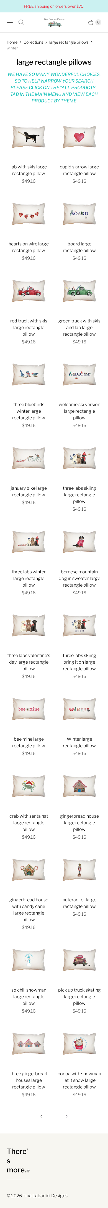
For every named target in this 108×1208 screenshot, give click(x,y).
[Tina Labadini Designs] (54, 22)
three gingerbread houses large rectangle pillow (28, 1080)
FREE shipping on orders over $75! (54, 6)
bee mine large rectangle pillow (28, 742)
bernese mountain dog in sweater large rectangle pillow (79, 578)
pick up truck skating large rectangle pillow (79, 996)
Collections (33, 42)
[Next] (67, 1116)
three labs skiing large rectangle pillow (79, 495)
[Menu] (10, 22)
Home (12, 42)
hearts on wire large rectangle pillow (29, 247)
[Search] (21, 22)
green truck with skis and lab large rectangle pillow (79, 327)
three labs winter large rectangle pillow (29, 578)
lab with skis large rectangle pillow (29, 170)
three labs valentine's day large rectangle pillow (28, 662)
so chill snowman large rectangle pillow (28, 996)
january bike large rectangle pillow (29, 491)
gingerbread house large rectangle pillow (79, 823)
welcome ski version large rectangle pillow (79, 411)
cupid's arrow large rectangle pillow (79, 170)
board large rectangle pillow (79, 247)
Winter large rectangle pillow (79, 742)
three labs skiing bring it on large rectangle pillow (79, 662)
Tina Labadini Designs (45, 1195)
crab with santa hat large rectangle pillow (28, 823)
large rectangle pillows (69, 42)
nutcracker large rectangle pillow (79, 903)
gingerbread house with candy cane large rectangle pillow (28, 909)
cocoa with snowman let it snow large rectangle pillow (79, 1080)
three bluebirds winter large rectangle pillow (28, 411)
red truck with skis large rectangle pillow (28, 327)
